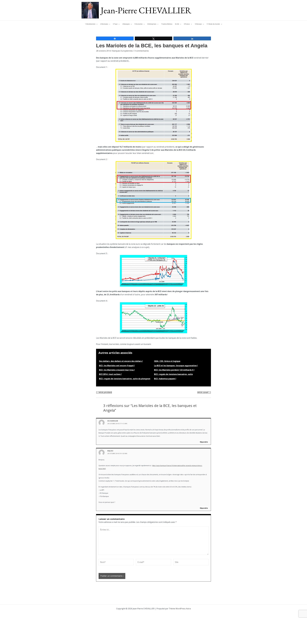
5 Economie (138, 24)
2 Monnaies (104, 24)
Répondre (204, 442)
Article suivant (204, 392)
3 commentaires (141, 50)
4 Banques (126, 24)
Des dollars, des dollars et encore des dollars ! (121, 361)
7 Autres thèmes (166, 24)
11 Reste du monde (213, 24)
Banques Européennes (122, 50)
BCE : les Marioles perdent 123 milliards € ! (174, 370)
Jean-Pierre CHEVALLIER (146, 10)
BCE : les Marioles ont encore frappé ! (117, 365)
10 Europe (198, 24)
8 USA (177, 24)
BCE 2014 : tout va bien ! (110, 374)
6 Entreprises (151, 24)
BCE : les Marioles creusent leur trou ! (117, 370)
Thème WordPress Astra (180, 608)
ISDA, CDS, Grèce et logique (167, 361)
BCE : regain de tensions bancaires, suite (173, 374)
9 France (187, 24)
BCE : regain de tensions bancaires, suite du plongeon (124, 378)
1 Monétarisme (90, 24)
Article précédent (104, 392)
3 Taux (115, 24)
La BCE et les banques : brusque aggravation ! (176, 365)
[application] (96, 24)
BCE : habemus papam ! (165, 378)
